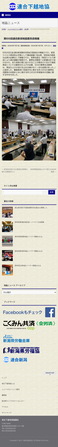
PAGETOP (50, 373)
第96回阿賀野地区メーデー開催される (28, 237)
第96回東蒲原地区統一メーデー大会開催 (29, 222)
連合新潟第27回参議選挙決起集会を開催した (31, 208)
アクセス (5, 407)
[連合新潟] (29, 359)
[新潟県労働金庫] (29, 338)
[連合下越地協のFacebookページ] (29, 312)
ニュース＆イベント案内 (11, 389)
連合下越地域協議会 (26, 440)
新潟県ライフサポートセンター (13, 401)
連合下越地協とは (8, 383)
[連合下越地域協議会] (29, 7)
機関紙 (4, 395)
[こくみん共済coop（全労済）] (29, 325)
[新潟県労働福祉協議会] (29, 350)
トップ (4, 378)
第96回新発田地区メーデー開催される (28, 251)
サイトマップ (6, 413)
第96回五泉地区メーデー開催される (28, 266)
